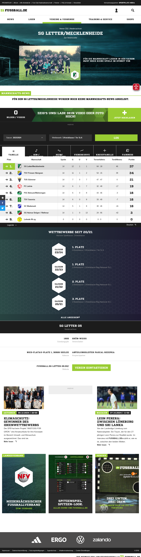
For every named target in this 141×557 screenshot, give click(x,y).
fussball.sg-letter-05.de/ (53, 366)
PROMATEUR (7, 3)
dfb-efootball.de (25, 3)
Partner (56, 3)
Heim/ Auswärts (59, 155)
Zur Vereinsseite (70, 38)
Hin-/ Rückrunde (36, 155)
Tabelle (13, 155)
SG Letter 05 (70, 325)
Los (116, 137)
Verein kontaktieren (91, 367)
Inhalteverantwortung (66, 550)
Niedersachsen (76, 29)
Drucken (130, 225)
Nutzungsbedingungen (36, 550)
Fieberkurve (82, 155)
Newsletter (77, 3)
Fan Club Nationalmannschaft (42, 3)
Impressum (6, 550)
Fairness (127, 155)
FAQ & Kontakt (66, 3)
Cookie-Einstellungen (83, 550)
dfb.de (16, 3)
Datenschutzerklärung (19, 550)
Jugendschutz (51, 550)
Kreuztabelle (104, 155)
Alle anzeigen (69, 317)
